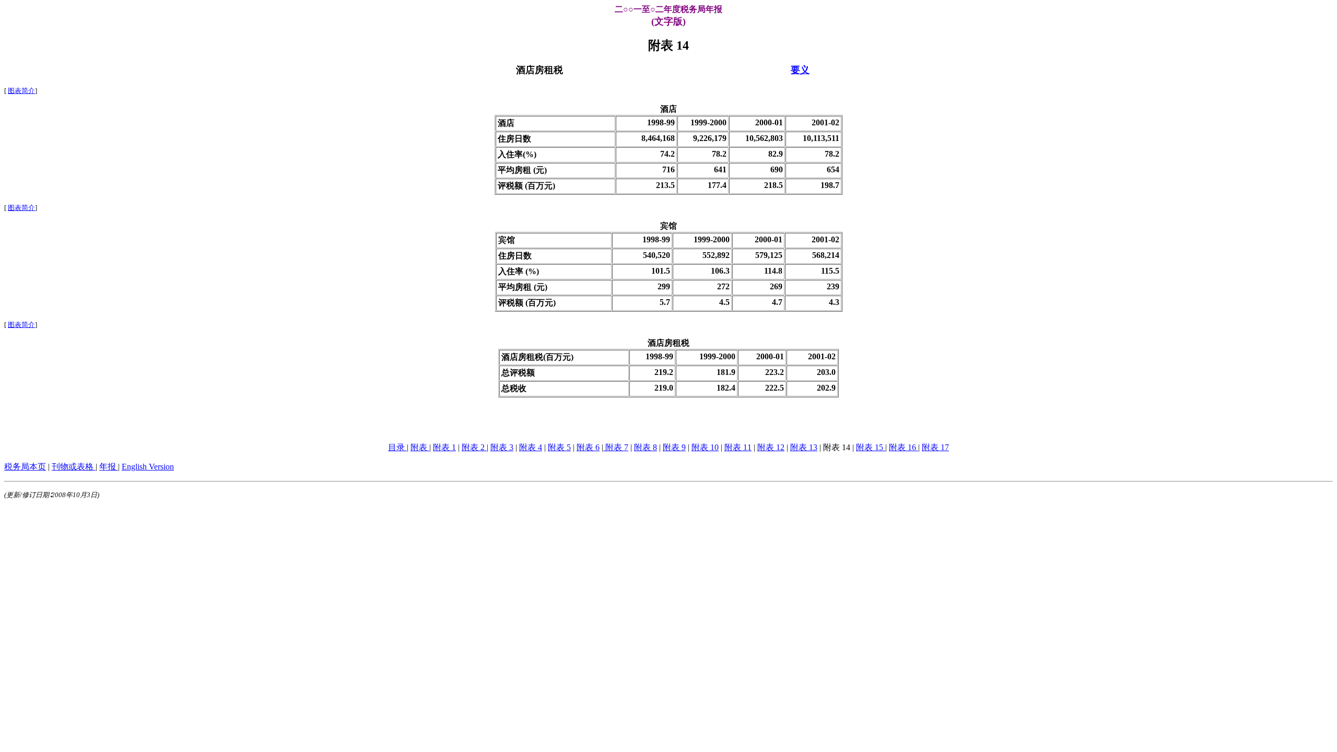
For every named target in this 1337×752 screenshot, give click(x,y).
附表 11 (738, 447)
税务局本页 (25, 466)
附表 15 (870, 447)
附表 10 (705, 447)
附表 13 (803, 447)
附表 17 (935, 447)
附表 (420, 447)
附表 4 (530, 447)
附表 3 (501, 447)
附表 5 (559, 447)
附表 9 (674, 447)
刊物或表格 (74, 466)
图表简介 (21, 91)
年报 (108, 466)
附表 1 (444, 447)
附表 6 (588, 447)
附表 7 (615, 447)
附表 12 (770, 447)
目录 (397, 447)
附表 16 (903, 447)
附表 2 (474, 447)
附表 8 (645, 447)
